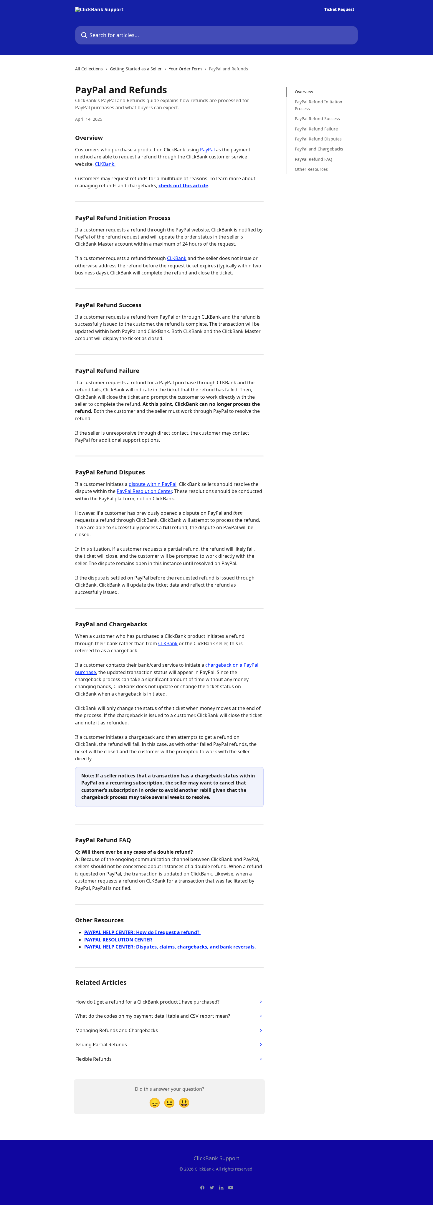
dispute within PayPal (152, 484)
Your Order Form (185, 69)
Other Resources (311, 169)
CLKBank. (105, 164)
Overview (304, 92)
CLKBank (176, 258)
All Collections (89, 69)
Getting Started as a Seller (136, 69)
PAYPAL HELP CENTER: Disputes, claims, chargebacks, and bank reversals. (170, 947)
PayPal (207, 149)
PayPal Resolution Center (144, 491)
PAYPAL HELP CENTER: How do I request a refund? (142, 932)
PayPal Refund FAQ (313, 159)
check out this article (183, 185)
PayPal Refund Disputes (318, 139)
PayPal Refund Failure (316, 128)
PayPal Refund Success (317, 118)
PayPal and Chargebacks (319, 149)
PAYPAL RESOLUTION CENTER (118, 939)
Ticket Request (339, 9)
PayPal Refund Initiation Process (318, 105)
